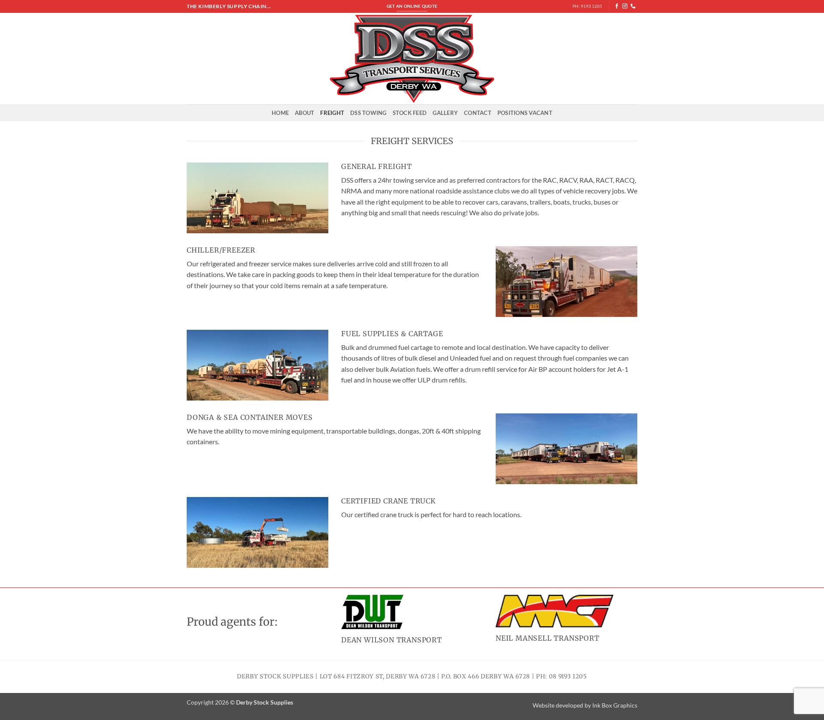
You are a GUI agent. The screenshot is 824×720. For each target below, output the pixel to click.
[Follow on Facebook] (616, 6)
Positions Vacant (524, 112)
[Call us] (633, 6)
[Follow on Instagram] (624, 6)
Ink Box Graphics (614, 705)
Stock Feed (410, 112)
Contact (477, 112)
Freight (332, 112)
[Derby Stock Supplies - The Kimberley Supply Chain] (412, 58)
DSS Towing (368, 112)
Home (280, 112)
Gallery (445, 112)
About (304, 112)
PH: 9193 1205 (587, 6)
